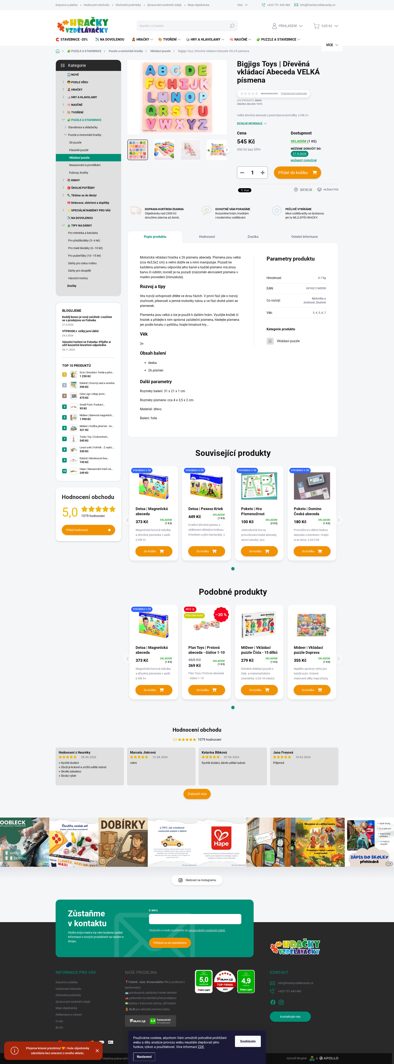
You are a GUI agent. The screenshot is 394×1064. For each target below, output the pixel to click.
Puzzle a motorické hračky (84, 135)
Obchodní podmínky (128, 5)
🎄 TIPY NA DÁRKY (79, 225)
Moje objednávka (198, 5)
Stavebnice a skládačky (83, 127)
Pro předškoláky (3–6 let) (84, 240)
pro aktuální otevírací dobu (149, 1009)
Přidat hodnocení (77, 530)
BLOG (59, 1027)
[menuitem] (73, 39)
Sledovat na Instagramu (201, 880)
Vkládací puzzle (79, 157)
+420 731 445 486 (289, 991)
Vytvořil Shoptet (296, 1058)
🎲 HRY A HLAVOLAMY (82, 97)
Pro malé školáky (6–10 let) (85, 248)
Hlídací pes (331, 189)
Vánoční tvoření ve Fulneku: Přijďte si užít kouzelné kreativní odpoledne (86, 343)
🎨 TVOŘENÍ (75, 112)
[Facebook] (273, 1001)
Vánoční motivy (78, 278)
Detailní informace (249, 123)
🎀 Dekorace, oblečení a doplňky (88, 202)
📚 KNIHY (73, 180)
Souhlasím (248, 1041)
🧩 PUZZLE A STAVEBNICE (84, 120)
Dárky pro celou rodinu (82, 263)
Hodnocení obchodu (96, 5)
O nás (59, 1021)
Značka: (249, 104)
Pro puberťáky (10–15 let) (84, 255)
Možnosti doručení (304, 160)
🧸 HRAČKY (74, 89)
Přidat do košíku (293, 172)
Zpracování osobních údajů (164, 5)
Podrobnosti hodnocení (294, 93)
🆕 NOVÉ (73, 74)
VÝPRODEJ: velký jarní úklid (80, 331)
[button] (233, 569)
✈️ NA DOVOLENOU (80, 218)
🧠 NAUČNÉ (74, 104)
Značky (71, 285)
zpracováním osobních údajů (206, 930)
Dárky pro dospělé (79, 270)
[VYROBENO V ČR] (154, 486)
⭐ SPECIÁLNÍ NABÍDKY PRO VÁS (89, 210)
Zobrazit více (197, 794)
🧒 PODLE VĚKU (77, 82)
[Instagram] (281, 1001)
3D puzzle (75, 142)
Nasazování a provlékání (84, 165)
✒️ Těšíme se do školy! (82, 195)
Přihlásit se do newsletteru (170, 942)
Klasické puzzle (78, 150)
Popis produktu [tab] (155, 237)
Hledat (232, 25)
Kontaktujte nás (290, 1016)
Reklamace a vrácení (69, 1014)
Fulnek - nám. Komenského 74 (148, 982)
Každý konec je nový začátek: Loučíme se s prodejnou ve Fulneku (87, 318)
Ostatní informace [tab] (304, 237)
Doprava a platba (67, 5)
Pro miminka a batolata (83, 233)
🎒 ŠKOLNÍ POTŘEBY (81, 187)
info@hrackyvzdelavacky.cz (295, 983)
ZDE (201, 1047)
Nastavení (144, 1057)
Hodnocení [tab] (207, 237)
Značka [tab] (253, 237)
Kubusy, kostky (78, 172)
